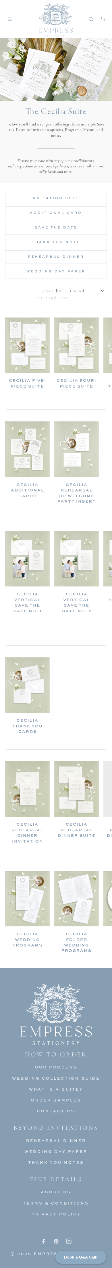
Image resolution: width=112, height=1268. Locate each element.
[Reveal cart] (102, 19)
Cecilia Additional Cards (27, 490)
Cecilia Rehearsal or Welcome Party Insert (76, 493)
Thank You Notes (56, 1162)
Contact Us (56, 1111)
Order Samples (56, 1100)
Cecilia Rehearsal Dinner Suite (77, 829)
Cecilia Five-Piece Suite (27, 383)
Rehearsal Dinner (56, 256)
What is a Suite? (56, 1089)
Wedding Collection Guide (56, 1078)
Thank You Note (56, 242)
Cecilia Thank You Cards (27, 725)
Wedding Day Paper (56, 271)
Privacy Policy (56, 1214)
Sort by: (53, 291)
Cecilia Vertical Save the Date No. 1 (27, 602)
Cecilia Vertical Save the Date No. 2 (76, 602)
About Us (56, 1192)
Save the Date (56, 227)
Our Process (56, 1067)
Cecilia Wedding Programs (27, 939)
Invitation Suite (56, 198)
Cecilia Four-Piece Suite (76, 383)
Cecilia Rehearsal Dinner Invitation (27, 832)
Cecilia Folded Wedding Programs (76, 942)
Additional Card (56, 212)
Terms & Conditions (56, 1203)
